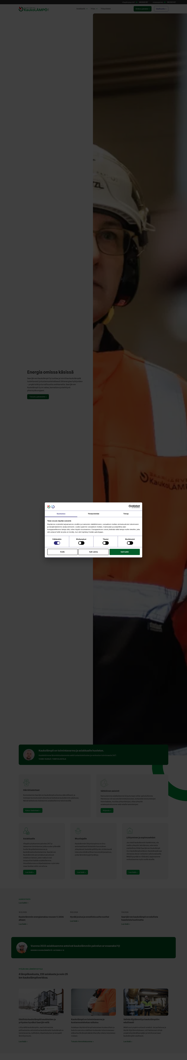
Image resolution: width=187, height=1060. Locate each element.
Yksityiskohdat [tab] (93, 514)
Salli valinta (93, 552)
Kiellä (62, 552)
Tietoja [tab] (126, 514)
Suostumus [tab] (61, 514)
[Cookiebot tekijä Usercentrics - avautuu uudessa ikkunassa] (130, 506)
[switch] (81, 543)
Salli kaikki (125, 552)
